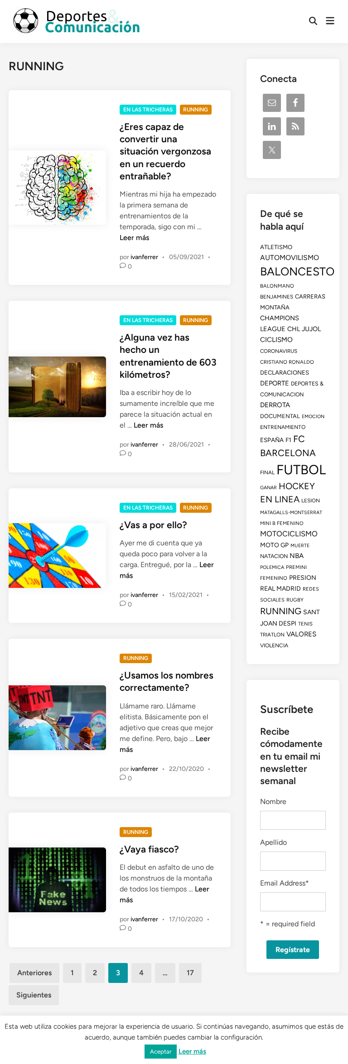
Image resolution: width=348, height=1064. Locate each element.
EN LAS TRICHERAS (148, 109)
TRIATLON (272, 634)
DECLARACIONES (284, 372)
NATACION (274, 556)
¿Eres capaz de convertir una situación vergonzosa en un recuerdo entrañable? (165, 151)
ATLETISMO (276, 246)
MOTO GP (274, 545)
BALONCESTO (297, 271)
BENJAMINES (276, 297)
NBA (297, 556)
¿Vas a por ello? (153, 524)
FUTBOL (301, 469)
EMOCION (313, 416)
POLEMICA (272, 567)
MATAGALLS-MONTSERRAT (291, 512)
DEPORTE (274, 383)
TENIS (305, 624)
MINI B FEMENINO (282, 523)
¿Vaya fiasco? (149, 849)
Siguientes (33, 995)
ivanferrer (144, 257)
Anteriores (34, 972)
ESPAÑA (272, 439)
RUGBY (295, 600)
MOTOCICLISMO (289, 533)
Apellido (273, 842)
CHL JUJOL (304, 329)
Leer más (134, 237)
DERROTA (275, 405)
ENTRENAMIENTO (282, 427)
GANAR (268, 488)
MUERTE (299, 546)
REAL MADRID (280, 588)
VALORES (301, 634)
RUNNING (195, 109)
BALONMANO (277, 286)
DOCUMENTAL (280, 416)
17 (190, 972)
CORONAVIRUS (278, 351)
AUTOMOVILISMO (289, 257)
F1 (288, 439)
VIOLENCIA (274, 645)
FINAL (267, 472)
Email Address (284, 883)
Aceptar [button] (160, 1051)
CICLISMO (276, 340)
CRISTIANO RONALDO (287, 362)
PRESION (302, 578)
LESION (310, 500)
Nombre (273, 801)
